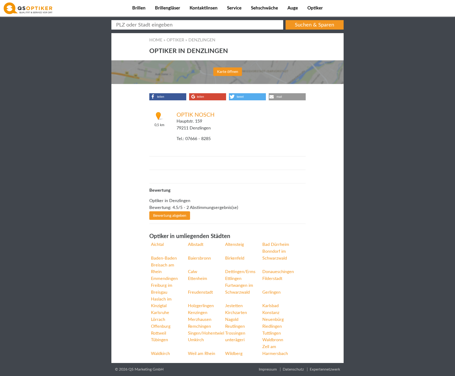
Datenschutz (293, 369)
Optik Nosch (195, 115)
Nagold (231, 320)
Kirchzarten (236, 313)
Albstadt (195, 245)
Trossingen (235, 333)
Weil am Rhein (201, 354)
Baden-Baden (164, 258)
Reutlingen (235, 326)
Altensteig (234, 245)
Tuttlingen (271, 333)
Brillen (139, 8)
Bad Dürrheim (275, 245)
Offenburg (160, 326)
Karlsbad (270, 306)
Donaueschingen (278, 272)
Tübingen (159, 340)
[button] (167, 96)
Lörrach (158, 320)
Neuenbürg (273, 320)
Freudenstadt (200, 292)
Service (234, 8)
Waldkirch (160, 354)
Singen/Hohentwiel (206, 333)
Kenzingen (197, 313)
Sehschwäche (264, 8)
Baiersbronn (199, 258)
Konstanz (270, 313)
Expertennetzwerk (325, 369)
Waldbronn (272, 340)
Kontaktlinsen (204, 8)
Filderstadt (272, 279)
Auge (292, 8)
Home (155, 40)
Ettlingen (233, 279)
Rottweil (158, 333)
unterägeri (235, 340)
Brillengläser (167, 8)
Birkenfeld (234, 258)
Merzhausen (199, 320)
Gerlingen (271, 292)
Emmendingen (164, 279)
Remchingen (199, 326)
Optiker (315, 8)
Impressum (268, 369)
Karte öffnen (227, 72)
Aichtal (157, 245)
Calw (192, 272)
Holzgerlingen (201, 306)
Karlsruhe (160, 313)
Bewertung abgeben (169, 215)
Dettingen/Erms (240, 272)
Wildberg (233, 354)
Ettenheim (197, 279)
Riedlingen (272, 326)
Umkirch (196, 340)
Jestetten (234, 306)
